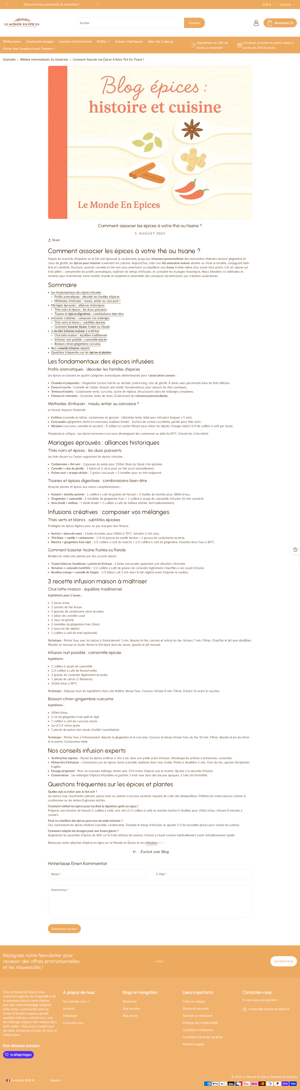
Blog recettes (131, 1008)
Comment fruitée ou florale (82, 326)
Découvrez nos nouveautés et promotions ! (52, 4)
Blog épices (130, 1015)
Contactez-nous (73, 1023)
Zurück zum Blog (154, 851)
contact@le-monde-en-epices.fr (269, 1009)
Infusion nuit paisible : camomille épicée (80, 339)
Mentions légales (194, 1044)
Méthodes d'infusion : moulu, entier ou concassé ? (87, 301)
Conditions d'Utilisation (198, 1030)
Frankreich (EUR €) (22, 1080)
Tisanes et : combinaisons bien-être (89, 314)
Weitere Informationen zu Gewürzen (44, 59)
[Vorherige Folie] (6, 4)
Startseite (9, 59)
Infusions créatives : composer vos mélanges (80, 318)
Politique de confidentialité (200, 1023)
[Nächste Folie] (97, 4)
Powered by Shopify (284, 1077)
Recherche (130, 1001)
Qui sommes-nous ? (76, 1001)
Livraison (69, 1008)
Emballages (70, 1015)
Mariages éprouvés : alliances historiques (77, 305)
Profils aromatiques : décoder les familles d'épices (86, 296)
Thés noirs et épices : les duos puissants (80, 309)
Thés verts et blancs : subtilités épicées (79, 322)
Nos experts (70, 348)
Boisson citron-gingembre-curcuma (77, 344)
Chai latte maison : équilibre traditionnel (80, 335)
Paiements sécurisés (196, 1008)
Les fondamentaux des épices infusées (76, 292)
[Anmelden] (256, 22)
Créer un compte (194, 1001)
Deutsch (55, 1080)
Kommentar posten (64, 928)
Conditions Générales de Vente (203, 1037)
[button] (280, 22)
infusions (152, 842)
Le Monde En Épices (256, 1077)
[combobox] (141, 23)
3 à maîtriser (75, 331)
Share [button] (56, 240)
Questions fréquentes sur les (81, 352)
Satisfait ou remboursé (198, 1015)
